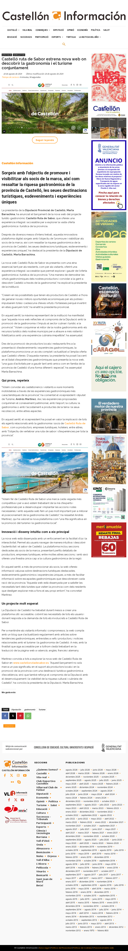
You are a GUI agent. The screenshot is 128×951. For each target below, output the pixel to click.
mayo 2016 (83, 889)
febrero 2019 (72, 857)
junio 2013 (83, 924)
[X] (12, 716)
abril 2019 (96, 854)
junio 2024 (83, 794)
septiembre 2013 (89, 920)
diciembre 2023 (73, 801)
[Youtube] (24, 775)
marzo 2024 (71, 798)
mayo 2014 (71, 913)
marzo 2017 (97, 878)
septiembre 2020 (74, 840)
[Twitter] (11, 775)
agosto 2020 (90, 840)
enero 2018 (112, 868)
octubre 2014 (108, 906)
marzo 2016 (109, 889)
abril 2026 (70, 773)
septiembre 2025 (73, 780)
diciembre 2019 (87, 847)
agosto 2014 (90, 910)
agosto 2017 (90, 875)
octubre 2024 (72, 791)
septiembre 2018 (107, 861)
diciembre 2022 (87, 812)
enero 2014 (71, 917)
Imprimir (9, 725)
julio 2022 (70, 819)
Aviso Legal (44, 948)
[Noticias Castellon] (64, 15)
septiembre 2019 (89, 850)
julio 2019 (119, 850)
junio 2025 (117, 780)
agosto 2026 (71, 770)
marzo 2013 (71, 927)
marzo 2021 (83, 833)
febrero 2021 (98, 833)
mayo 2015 (110, 899)
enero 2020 (71, 847)
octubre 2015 (90, 896)
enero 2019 (86, 857)
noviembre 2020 (91, 836)
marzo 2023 (98, 808)
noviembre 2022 (104, 812)
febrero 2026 (98, 773)
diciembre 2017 (73, 871)
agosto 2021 (71, 829)
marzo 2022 (71, 822)
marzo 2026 (83, 773)
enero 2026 (113, 773)
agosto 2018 (71, 864)
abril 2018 (70, 868)
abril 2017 (83, 878)
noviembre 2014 (90, 906)
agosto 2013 (106, 920)
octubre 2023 (108, 801)
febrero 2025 (112, 784)
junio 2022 (83, 819)
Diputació (6, 55)
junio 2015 (97, 899)
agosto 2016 (105, 885)
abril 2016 (96, 889)
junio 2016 (70, 889)
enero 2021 (112, 833)
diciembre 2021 (116, 822)
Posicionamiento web (104, 948)
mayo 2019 (83, 854)
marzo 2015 (83, 903)
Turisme (41, 709)
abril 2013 (109, 924)
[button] (64, 44)
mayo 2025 (71, 784)
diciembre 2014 (73, 906)
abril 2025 (84, 784)
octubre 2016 (72, 885)
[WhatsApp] (28, 716)
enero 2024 (101, 798)
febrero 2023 (113, 808)
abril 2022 (109, 819)
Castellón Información (17, 163)
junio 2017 (116, 875)
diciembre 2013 (87, 917)
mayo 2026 (111, 770)
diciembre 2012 (116, 927)
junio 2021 (97, 829)
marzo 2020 (98, 843)
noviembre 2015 (73, 896)
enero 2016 (86, 892)
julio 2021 (84, 829)
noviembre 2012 (73, 931)
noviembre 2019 (104, 847)
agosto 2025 (90, 780)
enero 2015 (112, 903)
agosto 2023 (90, 805)
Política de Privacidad (61, 948)
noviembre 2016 (104, 882)
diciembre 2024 (87, 787)
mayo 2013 (96, 924)
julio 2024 (70, 794)
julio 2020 (104, 840)
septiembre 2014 (73, 910)
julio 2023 (104, 805)
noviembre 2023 (91, 801)
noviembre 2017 (90, 871)
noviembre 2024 (105, 787)
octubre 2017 (107, 871)
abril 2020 (84, 843)
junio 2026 (98, 770)
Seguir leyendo (45, 140)
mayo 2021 (110, 829)
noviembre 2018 (73, 861)
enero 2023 (71, 812)
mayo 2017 (71, 878)
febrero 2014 (112, 913)
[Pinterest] (20, 716)
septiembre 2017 (73, 875)
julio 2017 (103, 875)
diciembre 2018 (101, 857)
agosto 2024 (106, 791)
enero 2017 (71, 882)
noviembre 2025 (90, 777)
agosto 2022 (106, 815)
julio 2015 (84, 899)
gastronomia (29, 709)
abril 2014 (84, 913)
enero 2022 (100, 822)
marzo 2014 (97, 913)
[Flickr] (12, 782)
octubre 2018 (90, 861)
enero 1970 (89, 931)
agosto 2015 (71, 899)
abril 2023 (84, 808)
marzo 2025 (97, 784)
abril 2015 (70, 903)
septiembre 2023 (74, 805)
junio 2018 (97, 864)
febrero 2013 (86, 927)
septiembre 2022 (89, 815)
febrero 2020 (113, 843)
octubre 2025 (108, 777)
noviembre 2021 (73, 826)
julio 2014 (103, 910)
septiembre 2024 (89, 791)
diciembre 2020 (73, 836)
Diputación (16, 709)
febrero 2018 (98, 868)
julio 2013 (70, 924)
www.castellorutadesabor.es (31, 662)
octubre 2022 (72, 815)
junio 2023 (117, 805)
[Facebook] (5, 716)
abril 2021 (70, 833)
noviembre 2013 (104, 917)
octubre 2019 (72, 850)
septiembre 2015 (107, 896)
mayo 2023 (71, 808)
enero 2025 (71, 787)
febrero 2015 (98, 903)
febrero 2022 (86, 822)
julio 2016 (119, 885)
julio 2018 (84, 864)
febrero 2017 (112, 878)
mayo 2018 (110, 864)
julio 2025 (103, 780)
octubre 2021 (90, 826)
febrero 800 (103, 931)
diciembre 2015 (101, 892)
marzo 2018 (83, 868)
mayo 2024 (96, 794)
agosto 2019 (105, 850)
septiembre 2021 (107, 826)
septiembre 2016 (89, 885)
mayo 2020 (71, 843)
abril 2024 (110, 794)
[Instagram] (18, 775)
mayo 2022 (96, 819)
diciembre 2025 (73, 777)
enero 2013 (100, 927)
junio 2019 (70, 854)
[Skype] (19, 782)
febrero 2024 (86, 798)
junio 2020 (117, 840)
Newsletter (19, 55)
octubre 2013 (72, 920)
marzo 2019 (109, 854)
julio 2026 (85, 770)
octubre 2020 (108, 836)
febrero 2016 (72, 892)
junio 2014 (117, 910)
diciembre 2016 (86, 882)
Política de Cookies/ (82, 948)
